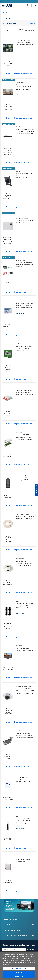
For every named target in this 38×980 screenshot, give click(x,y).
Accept (19, 972)
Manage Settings (19, 968)
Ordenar (20, 30)
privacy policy (16, 956)
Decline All (19, 976)
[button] (36, 490)
